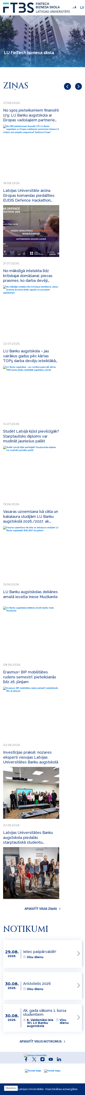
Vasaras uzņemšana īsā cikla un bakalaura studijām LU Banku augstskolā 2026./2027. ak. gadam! (30, 516)
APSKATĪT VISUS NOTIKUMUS (41, 1041)
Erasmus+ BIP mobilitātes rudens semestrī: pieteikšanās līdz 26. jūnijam (29, 677)
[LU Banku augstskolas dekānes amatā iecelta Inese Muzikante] (31, 632)
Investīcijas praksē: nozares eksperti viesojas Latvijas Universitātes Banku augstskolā (30, 757)
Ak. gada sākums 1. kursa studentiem (44, 1012)
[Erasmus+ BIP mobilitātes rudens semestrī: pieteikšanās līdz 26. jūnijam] (31, 713)
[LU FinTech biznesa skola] (36, 7)
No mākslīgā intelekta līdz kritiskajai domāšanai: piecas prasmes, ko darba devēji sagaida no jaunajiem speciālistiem (27, 276)
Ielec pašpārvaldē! (39, 952)
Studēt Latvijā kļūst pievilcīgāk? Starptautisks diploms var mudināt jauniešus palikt (31, 436)
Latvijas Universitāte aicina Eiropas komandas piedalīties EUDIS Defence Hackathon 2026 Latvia (28, 195)
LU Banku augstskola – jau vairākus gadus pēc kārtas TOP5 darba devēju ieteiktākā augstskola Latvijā (29, 356)
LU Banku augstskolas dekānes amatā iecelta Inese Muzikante (30, 594)
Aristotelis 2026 (37, 984)
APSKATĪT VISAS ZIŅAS (41, 908)
